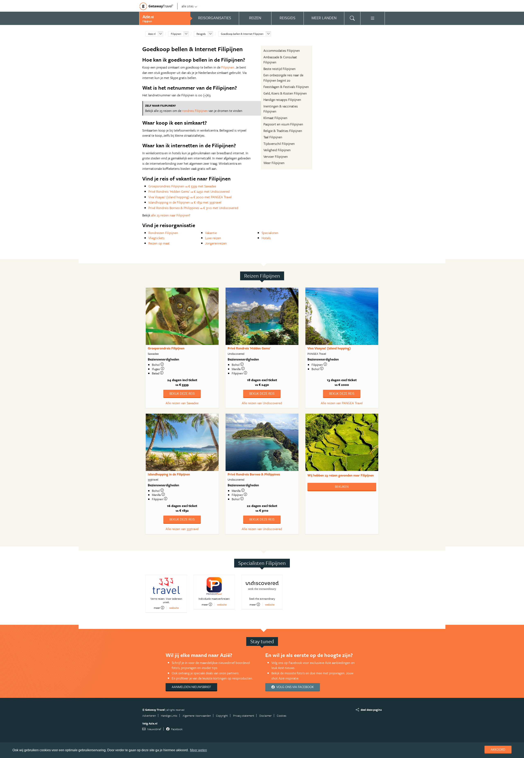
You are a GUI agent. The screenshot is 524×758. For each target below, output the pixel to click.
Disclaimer (265, 715)
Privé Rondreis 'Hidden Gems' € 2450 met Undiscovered (189, 191)
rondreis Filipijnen (195, 110)
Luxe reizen (213, 237)
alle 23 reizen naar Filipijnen (170, 215)
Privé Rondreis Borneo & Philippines (254, 474)
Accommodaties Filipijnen (281, 50)
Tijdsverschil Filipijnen (279, 143)
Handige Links (169, 715)
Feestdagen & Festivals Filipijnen (286, 86)
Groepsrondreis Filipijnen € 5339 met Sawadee (182, 186)
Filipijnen (176, 34)
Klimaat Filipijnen (275, 117)
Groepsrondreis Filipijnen (166, 348)
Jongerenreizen (216, 243)
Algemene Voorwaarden (197, 715)
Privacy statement (243, 715)
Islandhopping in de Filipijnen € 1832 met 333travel (184, 202)
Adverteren (149, 715)
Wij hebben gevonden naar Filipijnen (340, 475)
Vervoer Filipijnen (275, 156)
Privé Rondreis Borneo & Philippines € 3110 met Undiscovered (193, 207)
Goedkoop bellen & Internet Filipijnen (242, 34)
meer (157, 607)
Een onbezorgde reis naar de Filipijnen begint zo (283, 78)
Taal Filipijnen (272, 137)
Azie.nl (152, 34)
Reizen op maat (159, 243)
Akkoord (498, 749)
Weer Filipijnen (274, 162)
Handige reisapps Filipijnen (282, 99)
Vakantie (211, 232)
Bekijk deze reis (182, 393)
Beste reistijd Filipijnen (279, 68)
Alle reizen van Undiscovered (262, 403)
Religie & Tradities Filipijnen (282, 130)
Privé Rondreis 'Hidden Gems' (249, 348)
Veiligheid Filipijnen (277, 150)
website (174, 607)
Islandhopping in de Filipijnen (169, 474)
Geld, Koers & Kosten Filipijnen (285, 93)
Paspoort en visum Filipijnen (283, 124)
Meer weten (198, 750)
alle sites (188, 6)
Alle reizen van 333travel (182, 529)
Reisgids (201, 34)
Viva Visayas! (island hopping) (329, 348)
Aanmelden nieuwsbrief (191, 686)
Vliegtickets (156, 237)
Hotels (266, 237)
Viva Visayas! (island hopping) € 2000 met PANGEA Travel (190, 197)
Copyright (222, 715)
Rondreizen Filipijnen (163, 232)
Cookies (281, 715)
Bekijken (342, 486)
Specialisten (270, 232)
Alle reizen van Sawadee (182, 403)
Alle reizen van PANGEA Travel (342, 403)
